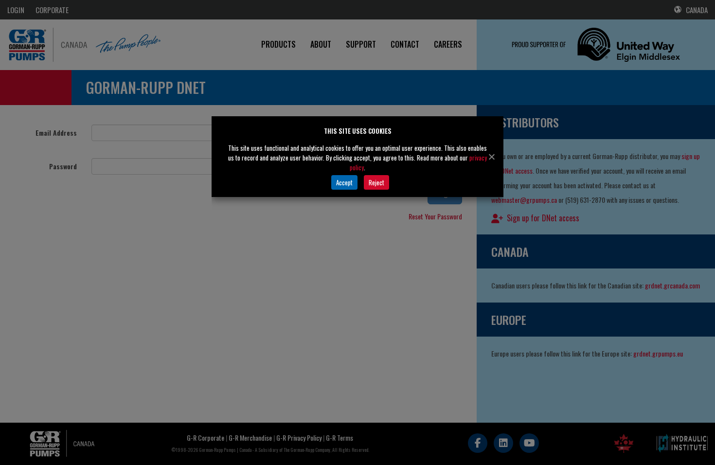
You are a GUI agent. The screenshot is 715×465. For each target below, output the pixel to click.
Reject (376, 182)
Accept (344, 182)
